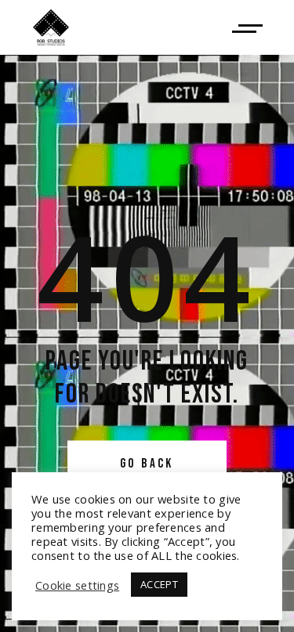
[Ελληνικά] (51, 27)
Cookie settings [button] (77, 585)
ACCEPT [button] (159, 584)
